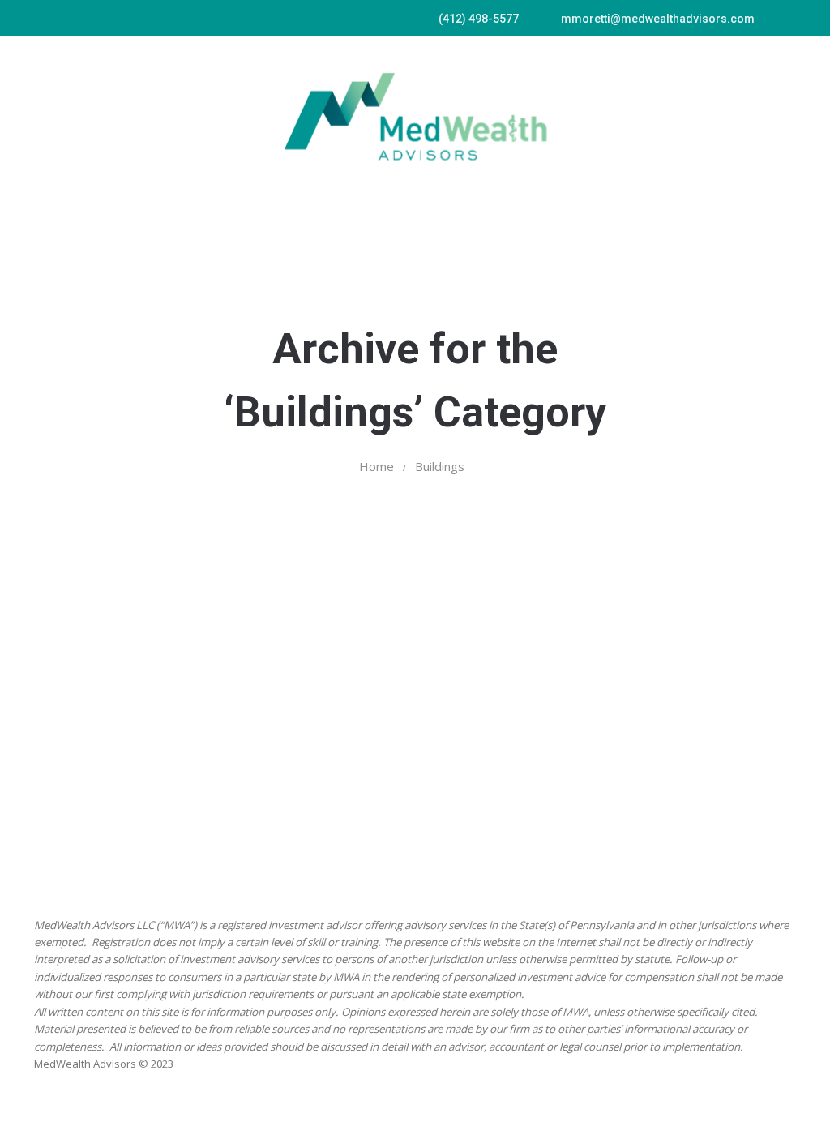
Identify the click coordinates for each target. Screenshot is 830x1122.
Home (376, 466)
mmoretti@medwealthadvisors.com (658, 18)
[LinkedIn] (787, 17)
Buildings (439, 466)
